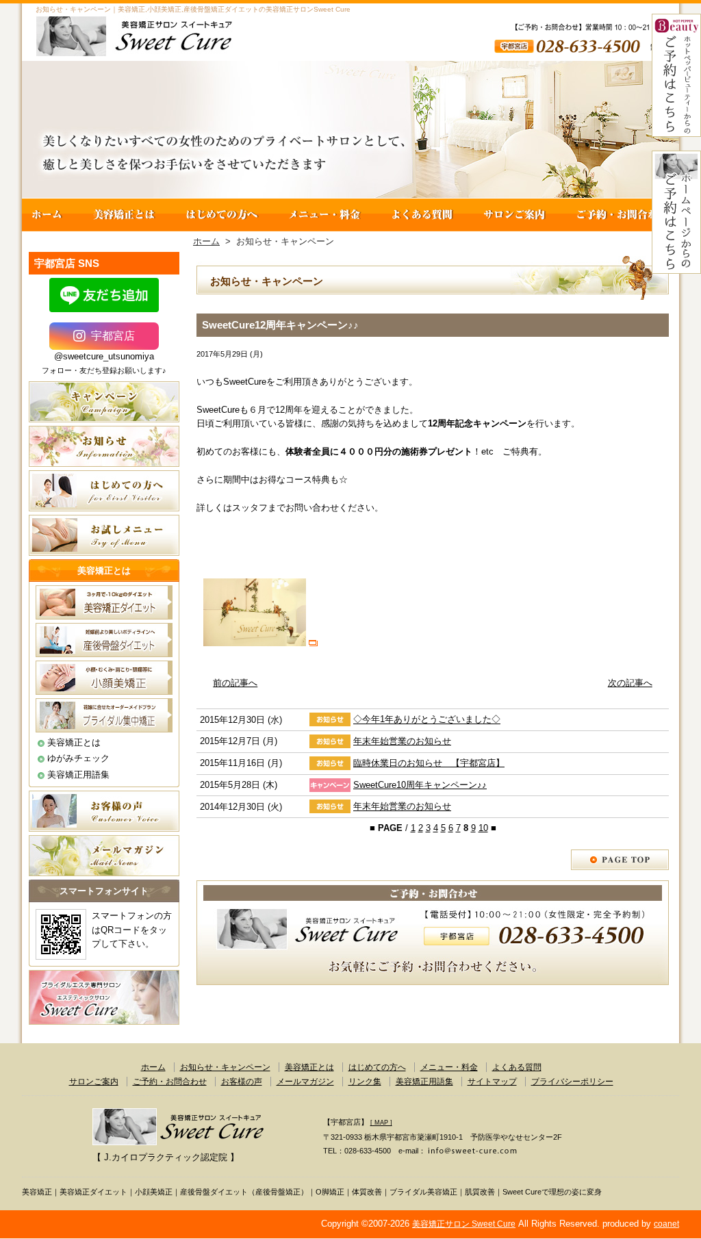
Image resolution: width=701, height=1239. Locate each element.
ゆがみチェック (78, 758)
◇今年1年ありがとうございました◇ (426, 720)
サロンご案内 (514, 215)
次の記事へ (630, 683)
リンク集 (364, 1081)
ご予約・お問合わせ (620, 215)
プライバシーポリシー (572, 1081)
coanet (666, 1224)
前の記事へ (235, 683)
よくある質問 (422, 215)
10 (483, 828)
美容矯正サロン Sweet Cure (463, 1224)
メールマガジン (305, 1081)
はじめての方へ (222, 215)
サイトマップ (492, 1081)
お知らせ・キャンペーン (225, 1067)
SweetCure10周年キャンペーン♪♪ (420, 785)
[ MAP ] (381, 1122)
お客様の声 (241, 1081)
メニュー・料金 (325, 215)
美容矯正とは (124, 215)
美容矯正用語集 (78, 774)
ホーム (50, 215)
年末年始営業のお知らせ (402, 741)
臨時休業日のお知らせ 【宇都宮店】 (429, 763)
